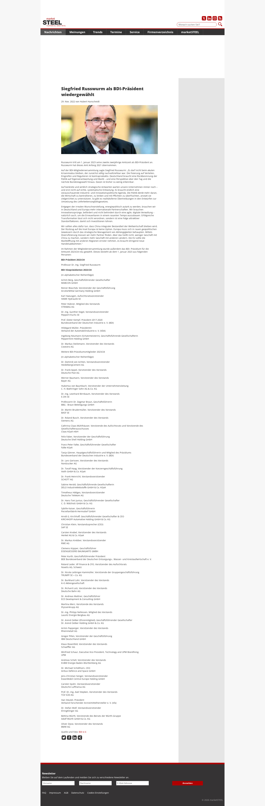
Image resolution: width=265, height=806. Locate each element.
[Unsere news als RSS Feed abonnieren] (220, 18)
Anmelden (187, 783)
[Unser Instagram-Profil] (215, 18)
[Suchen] (220, 24)
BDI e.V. (83, 731)
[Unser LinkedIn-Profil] (209, 18)
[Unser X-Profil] (204, 18)
